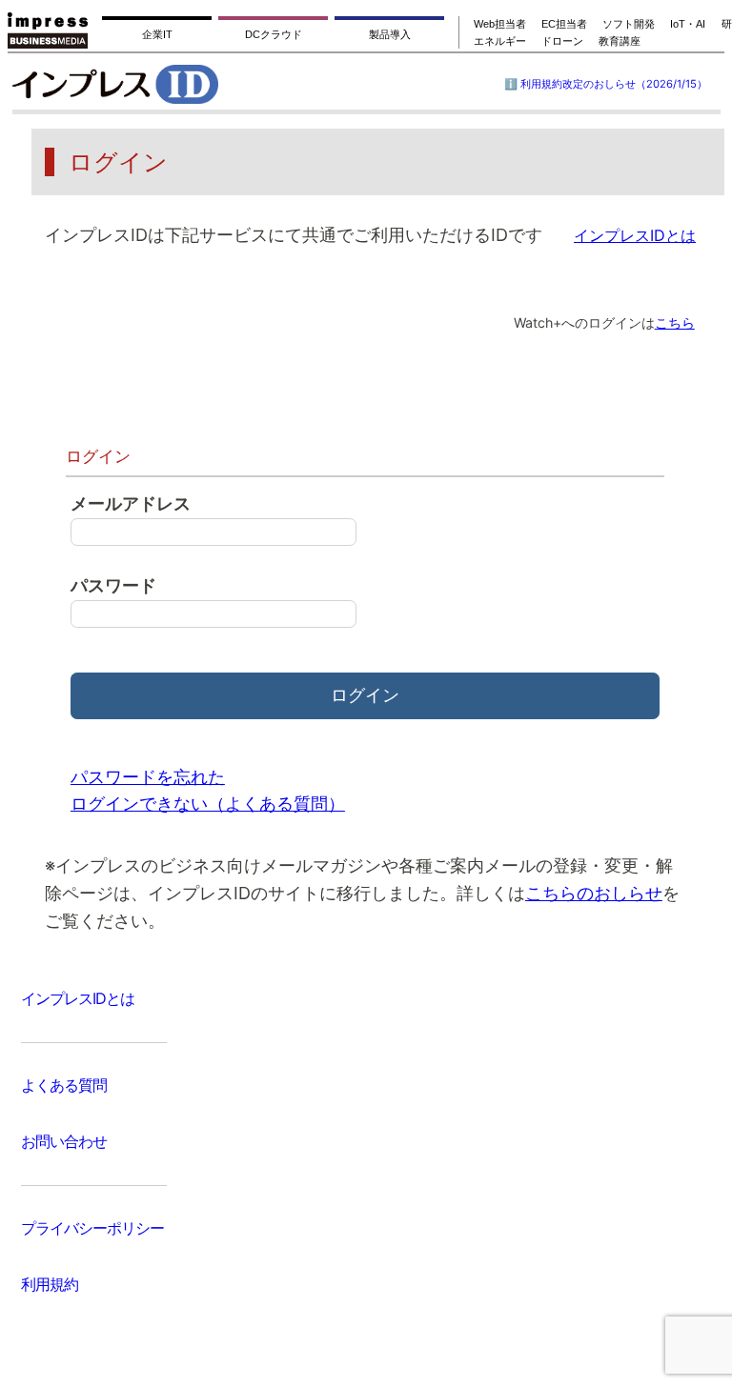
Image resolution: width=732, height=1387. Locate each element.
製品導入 (390, 34)
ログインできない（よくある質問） (208, 804)
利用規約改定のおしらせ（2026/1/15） (613, 83)
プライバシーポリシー (92, 1227)
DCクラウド (273, 34)
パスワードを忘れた (148, 777)
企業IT (157, 34)
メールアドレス (131, 503)
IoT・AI (687, 24)
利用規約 (49, 1284)
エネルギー (500, 41)
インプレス (163, 84)
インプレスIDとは (77, 998)
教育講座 (619, 41)
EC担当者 (564, 24)
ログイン (365, 695)
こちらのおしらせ (593, 893)
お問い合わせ (64, 1141)
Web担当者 (500, 24)
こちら (675, 322)
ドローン (562, 41)
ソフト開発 (628, 24)
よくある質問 (64, 1085)
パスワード (113, 585)
